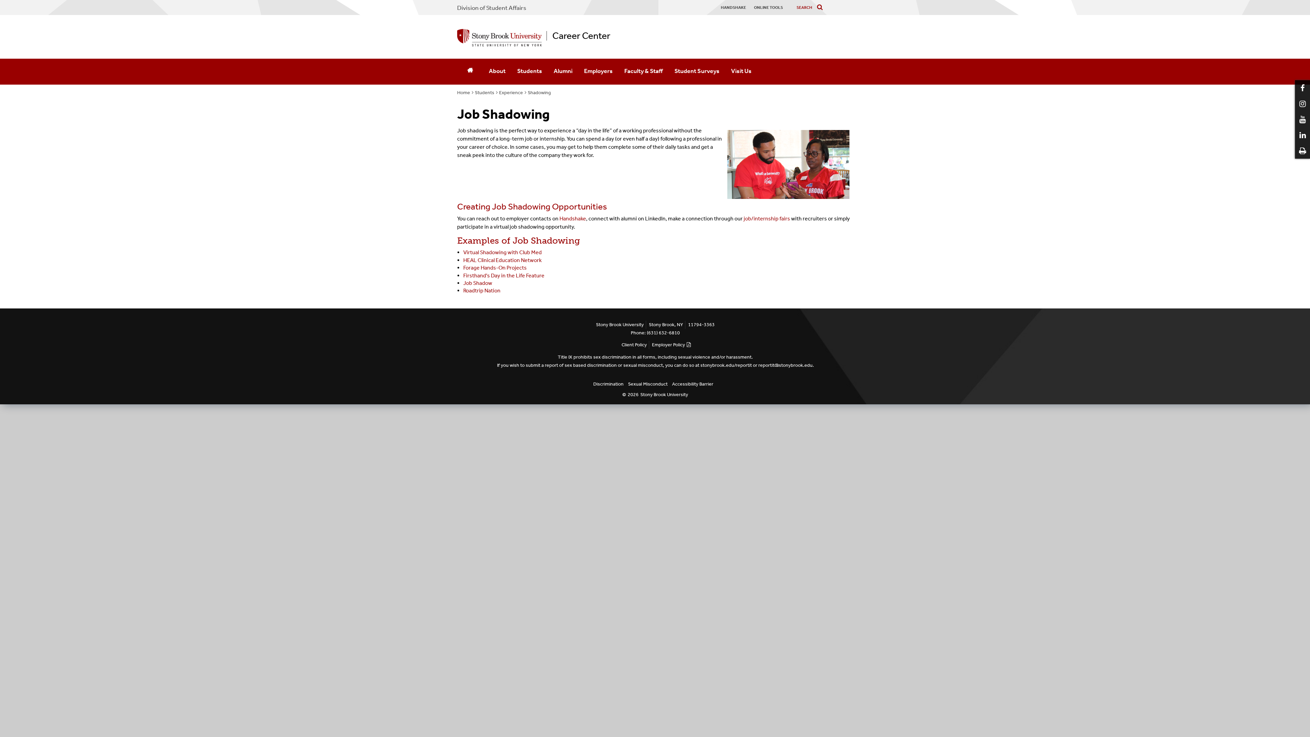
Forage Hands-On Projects (495, 267)
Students (529, 71)
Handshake (572, 218)
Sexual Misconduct (648, 384)
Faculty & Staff (643, 71)
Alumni (563, 71)
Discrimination (608, 384)
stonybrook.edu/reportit (726, 365)
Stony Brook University (664, 395)
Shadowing (539, 93)
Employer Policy (668, 345)
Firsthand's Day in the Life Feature (503, 275)
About (497, 71)
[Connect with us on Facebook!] (1302, 88)
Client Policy (634, 345)
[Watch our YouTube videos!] (1302, 119)
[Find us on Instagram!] (1302, 104)
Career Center (581, 36)
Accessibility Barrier (692, 384)
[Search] (821, 8)
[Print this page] (1302, 151)
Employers (598, 71)
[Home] (470, 72)
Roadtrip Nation (481, 290)
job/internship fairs (767, 218)
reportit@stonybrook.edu (785, 365)
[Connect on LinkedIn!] (1302, 135)
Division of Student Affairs (491, 8)
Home (463, 93)
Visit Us (741, 71)
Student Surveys (696, 71)
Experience (511, 93)
